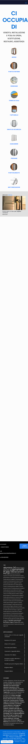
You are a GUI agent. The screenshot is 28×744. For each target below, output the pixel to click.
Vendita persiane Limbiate (17, 595)
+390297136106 (4, 547)
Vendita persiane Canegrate (9, 579)
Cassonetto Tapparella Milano (12, 651)
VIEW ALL (10, 195)
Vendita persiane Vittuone (10, 618)
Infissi (23, 738)
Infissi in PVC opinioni (9, 644)
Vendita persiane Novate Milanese (15, 600)
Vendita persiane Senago (17, 613)
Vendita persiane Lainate (13, 593)
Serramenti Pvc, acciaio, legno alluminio (12, 738)
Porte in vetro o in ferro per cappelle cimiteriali (11, 212)
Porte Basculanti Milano (10, 647)
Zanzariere (5, 740)
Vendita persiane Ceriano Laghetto (10, 582)
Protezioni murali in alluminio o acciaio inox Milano (12, 659)
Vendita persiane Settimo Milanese (10, 615)
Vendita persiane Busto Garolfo (18, 577)
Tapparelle (10, 740)
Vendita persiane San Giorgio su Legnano (13, 609)
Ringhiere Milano (8, 667)
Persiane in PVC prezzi (10, 640)
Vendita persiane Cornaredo (18, 588)
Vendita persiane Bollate (14, 575)
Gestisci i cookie (7, 742)
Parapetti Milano (8, 671)
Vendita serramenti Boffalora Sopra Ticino (12, 621)
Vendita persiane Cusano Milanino (10, 590)
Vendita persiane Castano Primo (16, 581)
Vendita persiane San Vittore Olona (10, 611)
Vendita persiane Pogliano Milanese (11, 606)
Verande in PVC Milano (10, 655)
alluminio (9, 567)
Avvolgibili (22, 741)
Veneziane (17, 741)
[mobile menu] (26, 3)
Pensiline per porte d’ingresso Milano (13, 664)
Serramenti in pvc (13, 570)
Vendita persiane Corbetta (14, 586)
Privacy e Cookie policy (15, 737)
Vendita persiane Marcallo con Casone (11, 597)
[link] (14, 203)
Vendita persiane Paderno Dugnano (11, 602)
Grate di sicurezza (18, 740)
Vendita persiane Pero (17, 604)
